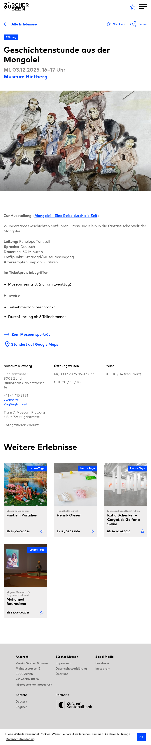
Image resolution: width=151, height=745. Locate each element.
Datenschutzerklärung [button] (20, 739)
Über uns (62, 674)
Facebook (102, 663)
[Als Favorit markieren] (42, 531)
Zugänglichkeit (16, 404)
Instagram (102, 668)
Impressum (63, 663)
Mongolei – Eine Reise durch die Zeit (65, 215)
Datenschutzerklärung (71, 668)
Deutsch (21, 701)
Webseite (11, 400)
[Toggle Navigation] (143, 6)
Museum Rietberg (26, 76)
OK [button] (141, 737)
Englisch (21, 707)
